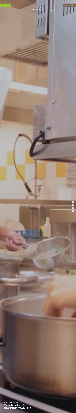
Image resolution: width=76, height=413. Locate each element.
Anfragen (73, 5)
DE (1, 5)
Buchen (66, 5)
